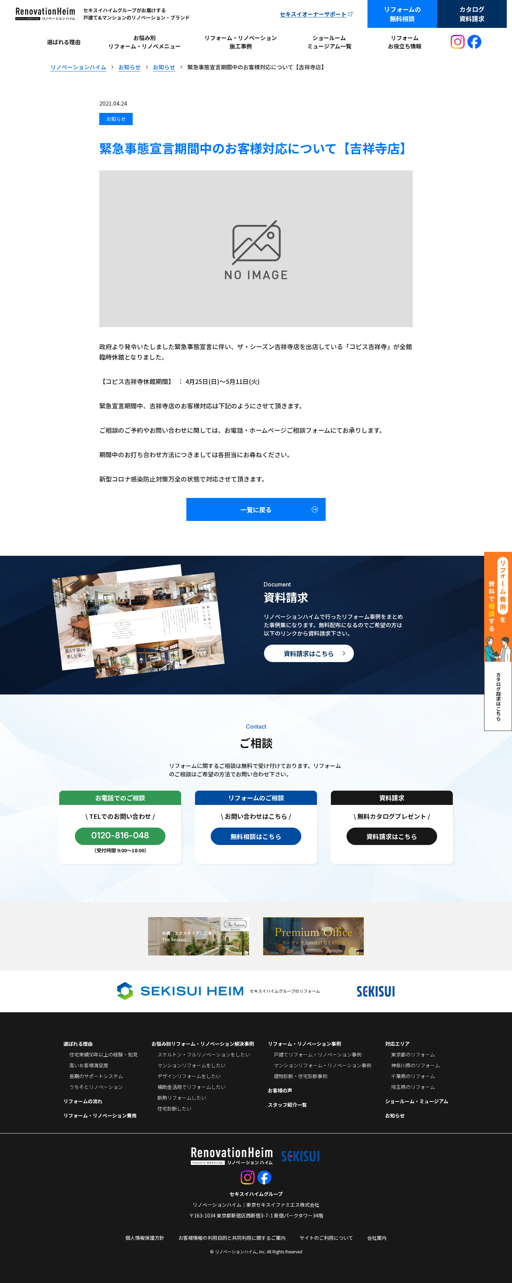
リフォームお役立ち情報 (404, 41)
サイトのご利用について (326, 1237)
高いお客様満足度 (88, 1065)
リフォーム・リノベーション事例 (304, 1043)
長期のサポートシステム (96, 1076)
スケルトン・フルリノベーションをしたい (203, 1054)
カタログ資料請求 (471, 14)
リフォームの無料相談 (402, 14)
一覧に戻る (256, 509)
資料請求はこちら (309, 653)
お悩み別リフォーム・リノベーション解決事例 (203, 1043)
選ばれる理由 (63, 42)
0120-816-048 (120, 835)
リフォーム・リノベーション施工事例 (240, 41)
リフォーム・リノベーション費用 (100, 1115)
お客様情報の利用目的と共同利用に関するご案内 (232, 1237)
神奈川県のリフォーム (415, 1065)
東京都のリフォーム (413, 1054)
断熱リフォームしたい (181, 1097)
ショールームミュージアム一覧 (329, 41)
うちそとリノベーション (96, 1086)
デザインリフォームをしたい (189, 1076)
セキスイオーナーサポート (313, 14)
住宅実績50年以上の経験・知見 (103, 1054)
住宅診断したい (174, 1108)
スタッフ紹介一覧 (287, 1104)
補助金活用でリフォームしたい (191, 1086)
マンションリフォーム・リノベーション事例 (322, 1065)
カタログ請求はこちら (498, 696)
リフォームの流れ (82, 1101)
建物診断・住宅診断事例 (300, 1076)
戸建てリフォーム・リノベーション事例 (318, 1054)
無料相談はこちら (256, 836)
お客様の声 (280, 1090)
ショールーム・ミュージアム (416, 1101)
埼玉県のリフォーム (413, 1086)
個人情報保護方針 (144, 1237)
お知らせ (395, 1115)
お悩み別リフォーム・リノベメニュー (144, 41)
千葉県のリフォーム (413, 1076)
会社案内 (377, 1237)
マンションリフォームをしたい (191, 1065)
